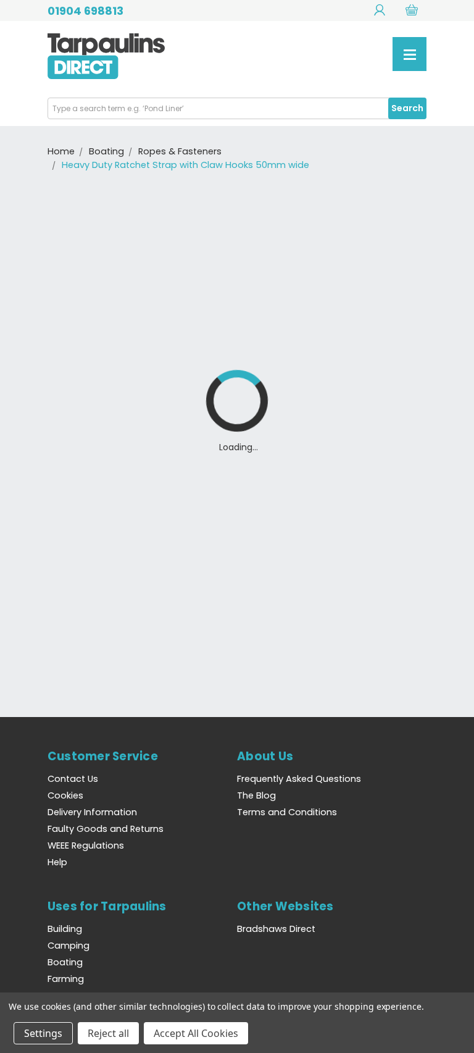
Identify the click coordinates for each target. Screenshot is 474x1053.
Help (57, 862)
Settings (43, 1033)
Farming (66, 979)
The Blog (256, 795)
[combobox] (237, 108)
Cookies (65, 795)
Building (65, 929)
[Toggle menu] (409, 54)
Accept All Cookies (196, 1033)
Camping (68, 945)
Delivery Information (92, 812)
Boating (65, 962)
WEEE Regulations (86, 845)
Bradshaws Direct (276, 929)
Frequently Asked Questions (299, 779)
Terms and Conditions (287, 812)
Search (407, 108)
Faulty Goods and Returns (106, 829)
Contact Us (73, 779)
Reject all (108, 1033)
